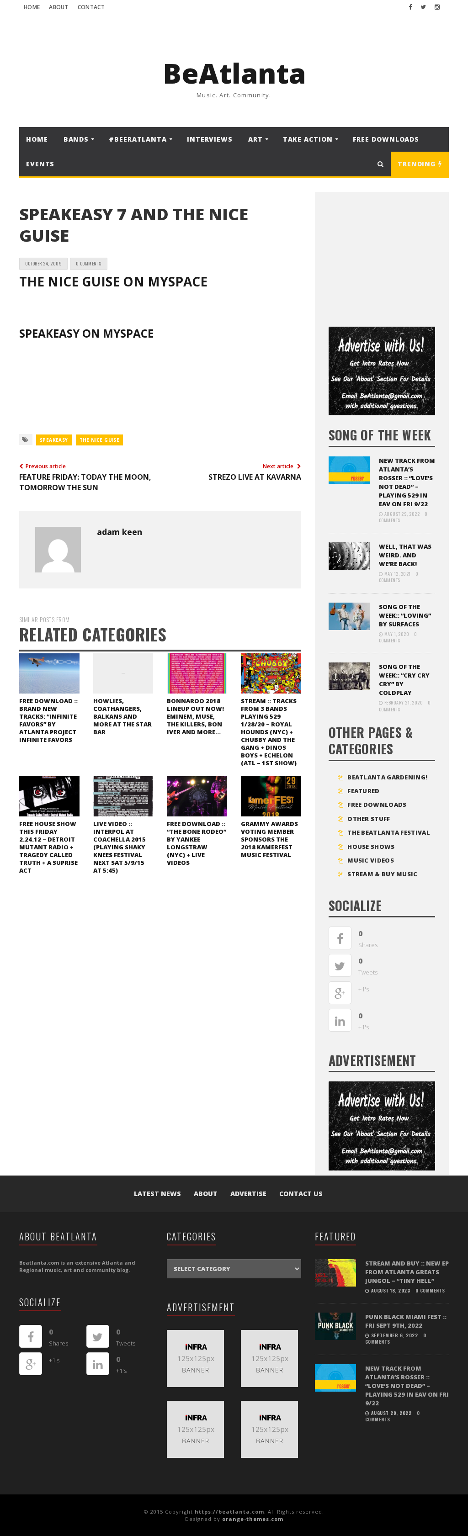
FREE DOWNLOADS (386, 139)
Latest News (157, 1193)
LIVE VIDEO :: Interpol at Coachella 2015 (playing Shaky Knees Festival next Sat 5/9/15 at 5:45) (119, 847)
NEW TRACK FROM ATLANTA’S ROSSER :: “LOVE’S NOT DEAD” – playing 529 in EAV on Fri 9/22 (407, 482)
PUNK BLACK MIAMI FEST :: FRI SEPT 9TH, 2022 (406, 1321)
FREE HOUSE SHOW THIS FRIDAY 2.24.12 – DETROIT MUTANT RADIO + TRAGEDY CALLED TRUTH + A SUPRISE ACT (48, 847)
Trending (418, 163)
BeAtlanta (234, 73)
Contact (91, 7)
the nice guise (100, 440)
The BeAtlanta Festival (388, 832)
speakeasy (54, 440)
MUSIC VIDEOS (370, 860)
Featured (363, 791)
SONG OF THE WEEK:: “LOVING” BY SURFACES (405, 615)
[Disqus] (160, 1007)
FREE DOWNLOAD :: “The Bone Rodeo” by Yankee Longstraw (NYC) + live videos (196, 843)
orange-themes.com (252, 1518)
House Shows (370, 846)
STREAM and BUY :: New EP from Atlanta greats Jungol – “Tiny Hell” (407, 1272)
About (59, 7)
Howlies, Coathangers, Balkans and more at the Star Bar (122, 716)
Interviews (210, 139)
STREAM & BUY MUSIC (382, 874)
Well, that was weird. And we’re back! (405, 555)
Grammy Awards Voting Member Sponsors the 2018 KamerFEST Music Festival (269, 839)
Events (40, 163)
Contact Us (301, 1193)
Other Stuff (368, 819)
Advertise (248, 1193)
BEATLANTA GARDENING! (387, 777)
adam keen (119, 531)
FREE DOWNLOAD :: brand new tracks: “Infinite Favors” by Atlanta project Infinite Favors (48, 720)
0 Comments (88, 263)
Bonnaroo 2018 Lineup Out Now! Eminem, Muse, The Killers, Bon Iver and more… (195, 716)
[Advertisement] (397, 256)
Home (32, 7)
